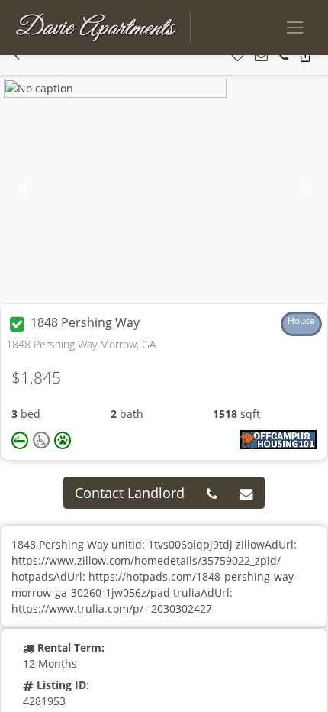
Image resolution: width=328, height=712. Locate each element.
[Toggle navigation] (295, 27)
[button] (17, 56)
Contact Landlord (130, 493)
